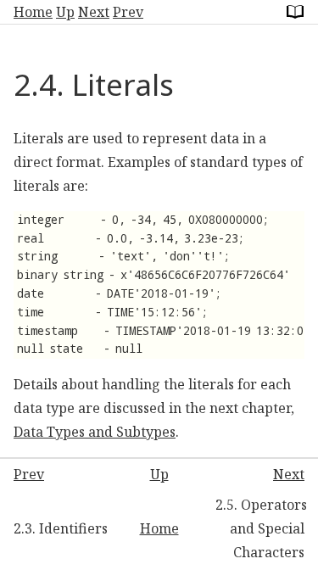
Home (33, 12)
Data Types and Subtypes (95, 431)
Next (93, 12)
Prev (128, 12)
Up (65, 12)
